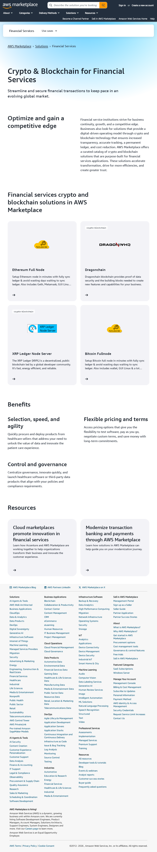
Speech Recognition (89, 709)
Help (152, 18)
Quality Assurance (19, 785)
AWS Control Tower (19, 720)
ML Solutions (85, 701)
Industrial (14, 684)
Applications (85, 643)
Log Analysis (50, 749)
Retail (12, 708)
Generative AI (16, 633)
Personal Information (124, 695)
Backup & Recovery (88, 600)
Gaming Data (51, 673)
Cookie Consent (46, 845)
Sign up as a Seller (122, 604)
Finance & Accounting (21, 764)
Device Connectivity (89, 647)
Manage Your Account (124, 679)
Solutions (41, 46)
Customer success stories (91, 778)
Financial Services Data (55, 669)
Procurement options (124, 642)
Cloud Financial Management (59, 647)
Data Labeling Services (90, 681)
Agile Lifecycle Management (58, 718)
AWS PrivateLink (18, 724)
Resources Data (52, 696)
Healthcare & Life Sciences (57, 787)
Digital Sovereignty (19, 629)
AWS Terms (15, 845)
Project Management (55, 637)
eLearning (49, 625)
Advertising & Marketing (22, 661)
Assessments (85, 732)
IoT (80, 635)
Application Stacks (53, 730)
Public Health (16, 700)
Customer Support (19, 756)
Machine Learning (19, 645)
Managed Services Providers (24, 649)
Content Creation (18, 745)
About (116, 623)
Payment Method (122, 699)
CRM (46, 616)
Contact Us (119, 718)
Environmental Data (54, 665)
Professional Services (89, 728)
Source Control (52, 757)
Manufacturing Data (54, 684)
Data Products (17, 620)
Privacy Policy (30, 845)
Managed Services (88, 740)
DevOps (13, 625)
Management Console (124, 683)
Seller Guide (119, 608)
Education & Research (55, 775)
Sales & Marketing (19, 793)
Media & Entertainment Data (59, 688)
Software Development (21, 801)
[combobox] (73, 5)
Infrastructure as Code (55, 741)
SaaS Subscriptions (123, 668)
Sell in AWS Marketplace (104, 18)
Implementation (87, 736)
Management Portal (123, 600)
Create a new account (143, 5)
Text (81, 717)
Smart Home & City (89, 663)
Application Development (57, 722)
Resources (84, 754)
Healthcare (15, 680)
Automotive (50, 771)
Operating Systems (88, 620)
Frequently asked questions (92, 786)
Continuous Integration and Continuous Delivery (58, 736)
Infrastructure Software (21, 637)
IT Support (15, 768)
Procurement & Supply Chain (24, 781)
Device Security (86, 655)
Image (82, 693)
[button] (8, 13)
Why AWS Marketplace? (125, 631)
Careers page (31, 828)
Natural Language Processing (93, 705)
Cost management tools (125, 646)
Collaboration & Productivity (59, 604)
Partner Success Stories (125, 616)
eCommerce (50, 620)
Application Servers (54, 726)
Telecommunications (20, 716)
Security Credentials (123, 710)
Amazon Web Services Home (133, 18)
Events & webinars (88, 770)
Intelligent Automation (90, 697)
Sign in (122, 5)
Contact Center (52, 608)
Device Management (89, 651)
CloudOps (15, 612)
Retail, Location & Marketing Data (58, 702)
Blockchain (49, 600)
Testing (48, 761)
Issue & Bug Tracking (54, 745)
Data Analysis (16, 760)
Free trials (118, 654)
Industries (49, 767)
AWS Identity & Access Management (125, 705)
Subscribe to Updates (124, 691)
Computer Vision (87, 677)
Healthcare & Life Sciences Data (57, 679)
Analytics (83, 639)
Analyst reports (86, 774)
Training (83, 748)
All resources (85, 758)
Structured (84, 713)
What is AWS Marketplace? (126, 627)
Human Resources (53, 629)
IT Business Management (57, 633)
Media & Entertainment (22, 692)
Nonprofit (15, 696)
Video (82, 721)
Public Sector (16, 704)
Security (14, 657)
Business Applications (21, 608)
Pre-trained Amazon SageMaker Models (20, 730)
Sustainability (17, 712)
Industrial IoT (85, 659)
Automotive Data (53, 661)
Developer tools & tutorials (92, 762)
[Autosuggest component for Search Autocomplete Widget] (103, 5)
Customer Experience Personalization (20, 751)
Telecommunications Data (57, 707)
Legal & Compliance (20, 773)
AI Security (15, 741)
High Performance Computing (94, 608)
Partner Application (123, 612)
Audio (82, 673)
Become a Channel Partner (76, 18)
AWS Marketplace (19, 46)
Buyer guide (85, 782)
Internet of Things (19, 641)
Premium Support (88, 744)
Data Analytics (86, 604)
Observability (16, 777)
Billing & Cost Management (127, 687)
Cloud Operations (53, 643)
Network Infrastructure (90, 616)
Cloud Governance (53, 651)
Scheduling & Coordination (23, 797)
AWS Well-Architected (21, 604)
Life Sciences (16, 688)
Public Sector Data (53, 692)
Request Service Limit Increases (129, 714)
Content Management (55, 612)
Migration (15, 653)
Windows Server (121, 672)
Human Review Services (91, 689)
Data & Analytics (18, 616)
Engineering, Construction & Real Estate (24, 671)
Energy (13, 665)
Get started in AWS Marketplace (123, 637)
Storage (83, 629)
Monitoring (50, 753)
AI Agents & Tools (19, 600)
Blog (81, 766)
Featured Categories (123, 664)
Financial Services (18, 676)
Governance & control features (129, 650)
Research (14, 789)
